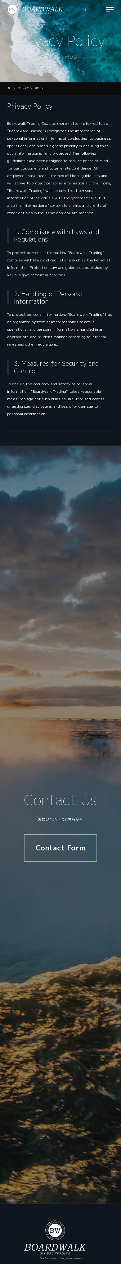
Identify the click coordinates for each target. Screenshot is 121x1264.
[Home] (8, 88)
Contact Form (60, 848)
